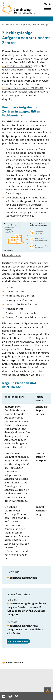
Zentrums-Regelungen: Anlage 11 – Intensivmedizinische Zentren (25, 629)
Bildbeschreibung (11, 254)
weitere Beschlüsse (18, 641)
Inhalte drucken (14, 662)
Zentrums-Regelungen (18, 65)
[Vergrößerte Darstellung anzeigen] (26, 251)
